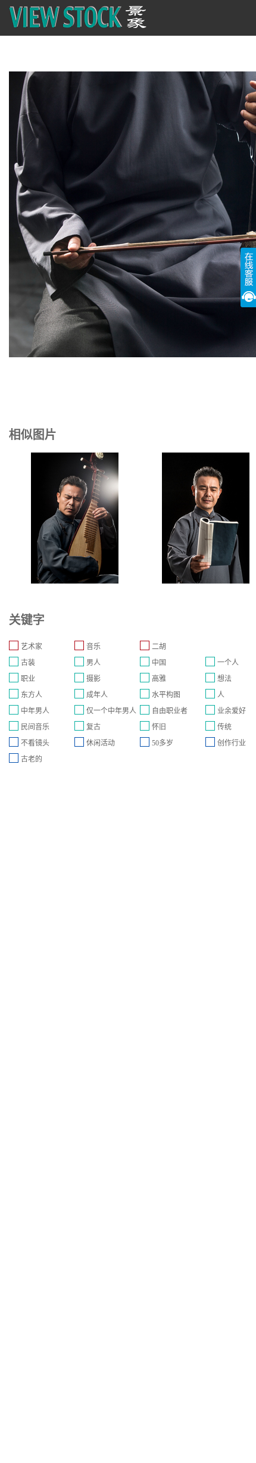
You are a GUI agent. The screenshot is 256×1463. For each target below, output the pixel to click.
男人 (93, 663)
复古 (93, 727)
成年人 (97, 695)
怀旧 (159, 727)
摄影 (93, 679)
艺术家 (31, 646)
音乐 (93, 646)
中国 (159, 663)
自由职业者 (170, 711)
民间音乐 (35, 727)
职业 (28, 679)
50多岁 (162, 743)
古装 (28, 663)
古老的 (31, 759)
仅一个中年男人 (111, 711)
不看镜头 (35, 743)
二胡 (159, 646)
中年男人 (35, 711)
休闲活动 (100, 743)
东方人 (31, 695)
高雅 (159, 679)
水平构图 (166, 695)
